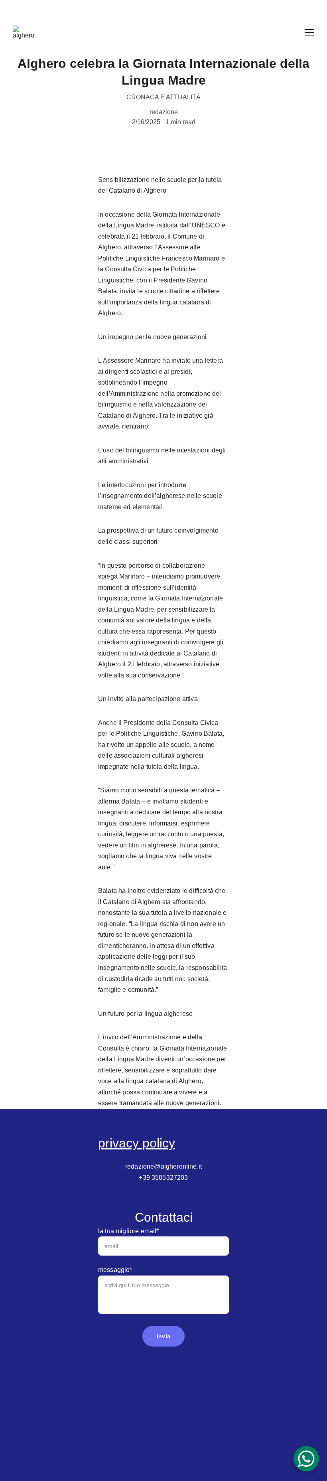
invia (163, 1336)
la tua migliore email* (128, 1231)
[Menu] (309, 32)
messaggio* (115, 1269)
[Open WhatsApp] (306, 1458)
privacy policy (136, 1143)
